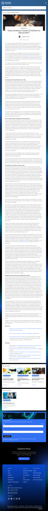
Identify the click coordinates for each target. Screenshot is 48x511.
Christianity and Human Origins (17, 336)
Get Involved (36, 468)
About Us (25, 468)
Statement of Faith (27, 470)
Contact (10, 485)
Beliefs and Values (15, 12)
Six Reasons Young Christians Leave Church (26, 348)
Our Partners (26, 475)
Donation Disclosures (38, 506)
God (9, 470)
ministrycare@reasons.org (16, 487)
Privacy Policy (21, 506)
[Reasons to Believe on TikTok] (19, 499)
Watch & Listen (25, 458)
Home (4, 12)
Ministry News (26, 479)
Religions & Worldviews (13, 482)
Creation (10, 475)
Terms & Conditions (28, 506)
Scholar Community (37, 479)
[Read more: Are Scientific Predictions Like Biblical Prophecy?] (38, 377)
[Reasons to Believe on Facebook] (9, 499)
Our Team (25, 473)
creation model (25, 241)
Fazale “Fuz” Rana (25, 36)
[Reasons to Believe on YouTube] (11, 499)
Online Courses (36, 475)
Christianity (8, 12)
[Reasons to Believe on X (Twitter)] (14, 499)
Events (34, 470)
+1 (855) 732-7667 (14, 490)
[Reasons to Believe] (6, 3)
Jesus (9, 473)
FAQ (24, 477)
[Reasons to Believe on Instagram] (17, 499)
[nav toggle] (45, 3)
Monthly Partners (37, 473)
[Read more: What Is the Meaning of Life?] (9, 400)
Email (4, 429)
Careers (25, 482)
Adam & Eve (11, 477)
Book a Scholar (36, 477)
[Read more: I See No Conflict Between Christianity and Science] (9, 377)
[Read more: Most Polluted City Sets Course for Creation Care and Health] (24, 377)
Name (4, 424)
